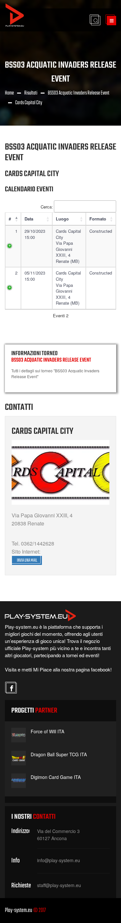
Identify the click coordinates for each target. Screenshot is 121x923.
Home (9, 93)
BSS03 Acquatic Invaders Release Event (78, 93)
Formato (97, 219)
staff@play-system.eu (59, 885)
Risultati (30, 93)
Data (29, 219)
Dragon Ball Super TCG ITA (59, 754)
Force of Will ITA (47, 731)
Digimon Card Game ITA (56, 777)
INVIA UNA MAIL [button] (27, 560)
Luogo (62, 219)
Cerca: (47, 207)
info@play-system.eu (58, 860)
